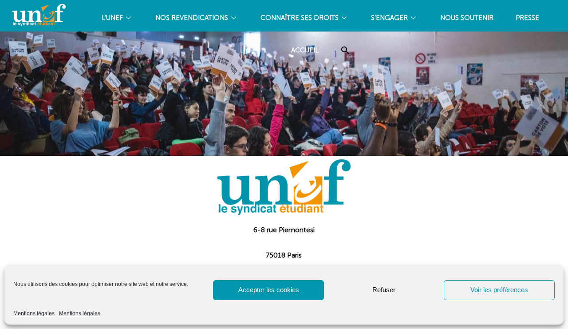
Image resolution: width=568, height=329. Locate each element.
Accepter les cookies (268, 289)
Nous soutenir (466, 18)
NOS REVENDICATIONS (191, 18)
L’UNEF (112, 18)
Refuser (383, 289)
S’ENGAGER (389, 18)
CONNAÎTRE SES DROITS (299, 18)
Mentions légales (34, 313)
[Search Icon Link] (345, 50)
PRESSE (527, 18)
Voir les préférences (499, 289)
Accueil (305, 50)
